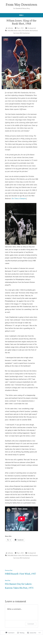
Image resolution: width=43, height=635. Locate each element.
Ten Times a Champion (19, 198)
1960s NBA (10, 30)
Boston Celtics (18, 30)
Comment (30, 624)
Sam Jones (16, 33)
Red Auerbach (34, 30)
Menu (25, 15)
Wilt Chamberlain (25, 33)
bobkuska (10, 28)
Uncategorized (31, 28)
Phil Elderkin (25, 30)
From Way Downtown (21, 4)
